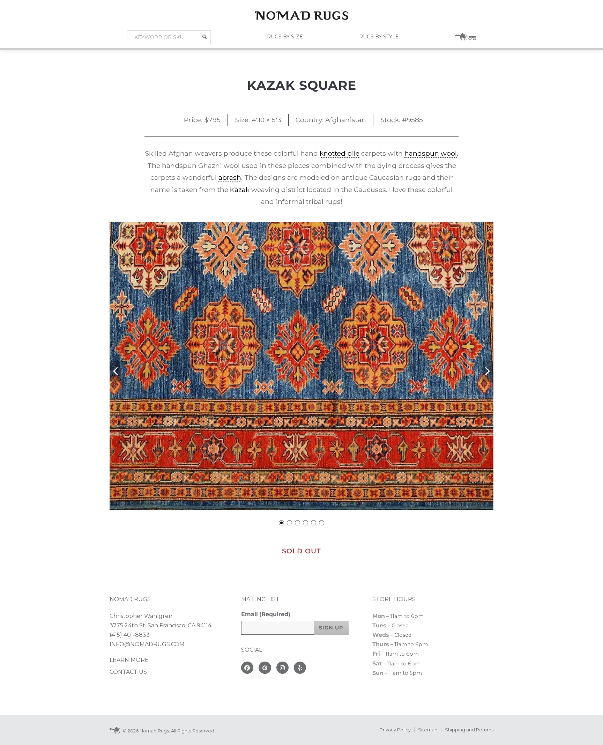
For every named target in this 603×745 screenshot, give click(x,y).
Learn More (129, 660)
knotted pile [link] (339, 153)
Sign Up (331, 628)
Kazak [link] (240, 189)
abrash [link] (229, 177)
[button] (204, 36)
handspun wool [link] (430, 153)
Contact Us (128, 672)
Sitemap (428, 729)
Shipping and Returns (469, 729)
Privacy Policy (395, 729)
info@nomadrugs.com (147, 644)
